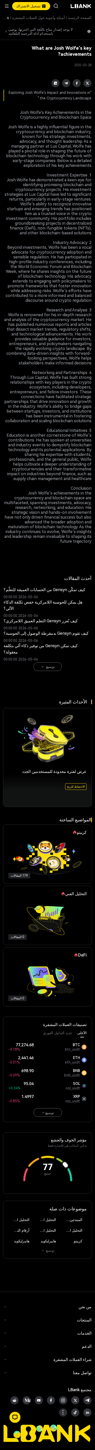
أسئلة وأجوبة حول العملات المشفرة (38, 18)
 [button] (56, 6)
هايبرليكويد (48, 1241)
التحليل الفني (46, 1220)
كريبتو (78, 1241)
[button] (15, 1417)
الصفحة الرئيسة (79, 18)
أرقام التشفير (19, 1230)
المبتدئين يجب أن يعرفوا (71, 1220)
